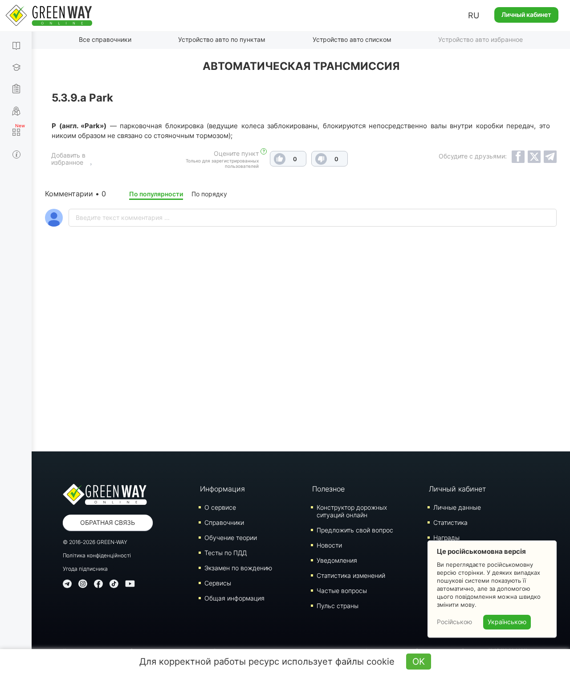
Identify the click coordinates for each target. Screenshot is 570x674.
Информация (222, 488)
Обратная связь (107, 522)
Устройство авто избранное (480, 39)
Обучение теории (230, 537)
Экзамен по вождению (238, 568)
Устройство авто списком (352, 39)
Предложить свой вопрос (355, 530)
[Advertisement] (301, 362)
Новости (329, 545)
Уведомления (337, 560)
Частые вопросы (342, 590)
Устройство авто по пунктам (221, 39)
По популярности (156, 194)
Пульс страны (337, 605)
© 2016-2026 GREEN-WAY (95, 542)
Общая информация (234, 598)
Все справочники (105, 39)
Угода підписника (85, 568)
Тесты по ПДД (225, 552)
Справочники (224, 522)
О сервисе (220, 507)
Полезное (328, 488)
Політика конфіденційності (97, 555)
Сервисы (217, 583)
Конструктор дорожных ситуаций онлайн (352, 511)
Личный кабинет (526, 14)
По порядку (209, 194)
